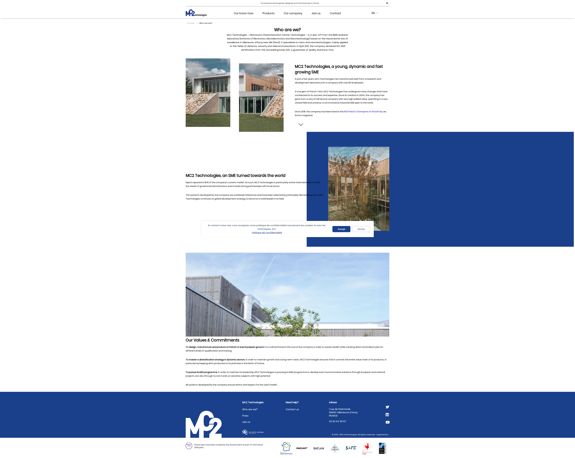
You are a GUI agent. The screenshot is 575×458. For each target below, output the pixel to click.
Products (268, 13)
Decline (361, 229)
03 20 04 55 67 (337, 421)
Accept (341, 229)
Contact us (292, 409)
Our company (293, 13)
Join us (316, 13)
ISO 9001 (252, 432)
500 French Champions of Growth (361, 111)
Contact (335, 13)
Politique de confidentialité (267, 232)
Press (245, 415)
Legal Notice (382, 434)
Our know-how (243, 13)
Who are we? (250, 409)
